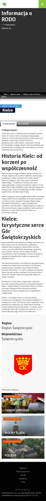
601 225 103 (33, 495)
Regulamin (23, 468)
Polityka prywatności (23, 472)
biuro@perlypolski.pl (18, 495)
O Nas (23, 482)
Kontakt (23, 475)
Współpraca (23, 479)
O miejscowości (9, 124)
